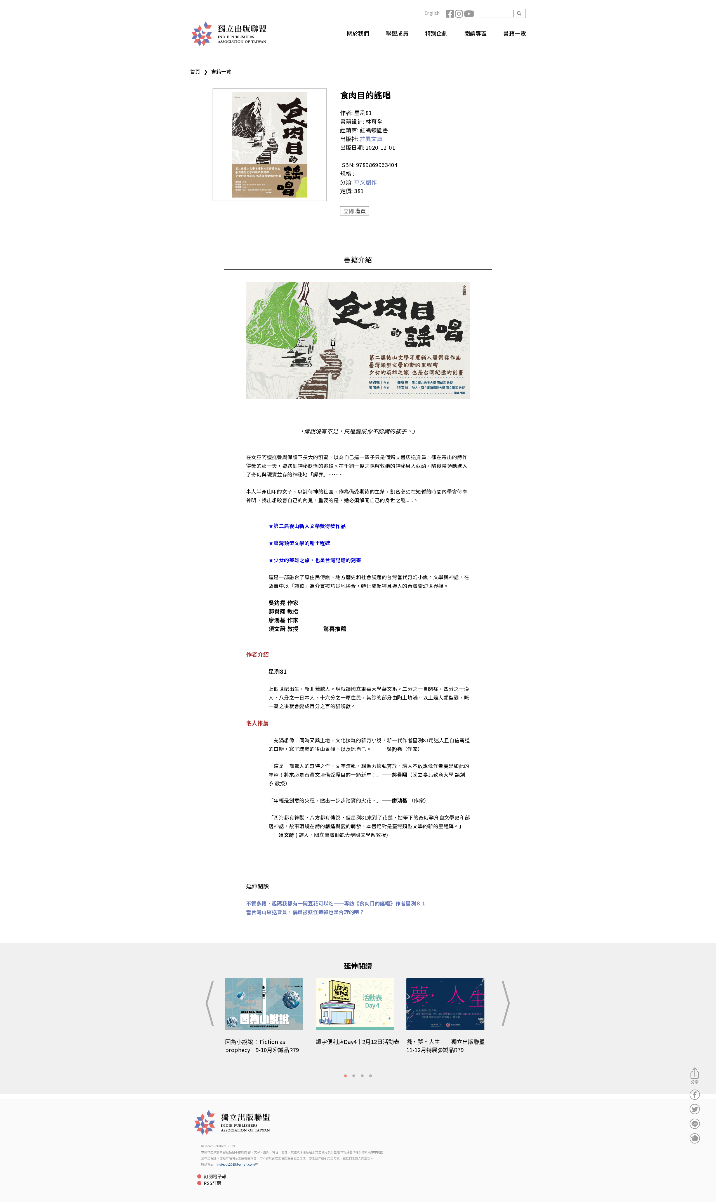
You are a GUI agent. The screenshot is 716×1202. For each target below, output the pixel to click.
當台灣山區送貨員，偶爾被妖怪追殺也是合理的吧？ (305, 911)
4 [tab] (370, 1076)
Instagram (459, 13)
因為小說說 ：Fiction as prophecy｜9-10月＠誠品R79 (262, 1045)
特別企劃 (436, 33)
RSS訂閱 (212, 1183)
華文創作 (365, 182)
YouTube (468, 13)
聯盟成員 (397, 33)
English (432, 13)
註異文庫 (371, 139)
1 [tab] (345, 1076)
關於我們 (358, 33)
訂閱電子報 (215, 1176)
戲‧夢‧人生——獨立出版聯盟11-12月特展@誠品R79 (445, 1045)
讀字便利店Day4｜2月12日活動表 (357, 1041)
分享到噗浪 (694, 1138)
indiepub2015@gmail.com (235, 1164)
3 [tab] (362, 1076)
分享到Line (694, 1123)
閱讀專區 (475, 33)
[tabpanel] (267, 1019)
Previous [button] (211, 1003)
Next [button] (504, 1003)
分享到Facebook (694, 1094)
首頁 (195, 71)
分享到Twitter (694, 1109)
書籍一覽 (514, 33)
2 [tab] (354, 1076)
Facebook (450, 13)
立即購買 (354, 211)
